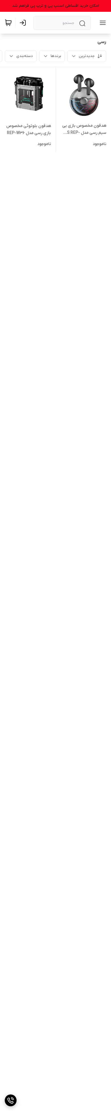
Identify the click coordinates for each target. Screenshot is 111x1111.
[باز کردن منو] (101, 22)
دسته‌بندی (24, 55)
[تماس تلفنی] (11, 1100)
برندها (56, 55)
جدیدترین (87, 55)
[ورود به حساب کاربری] (24, 23)
